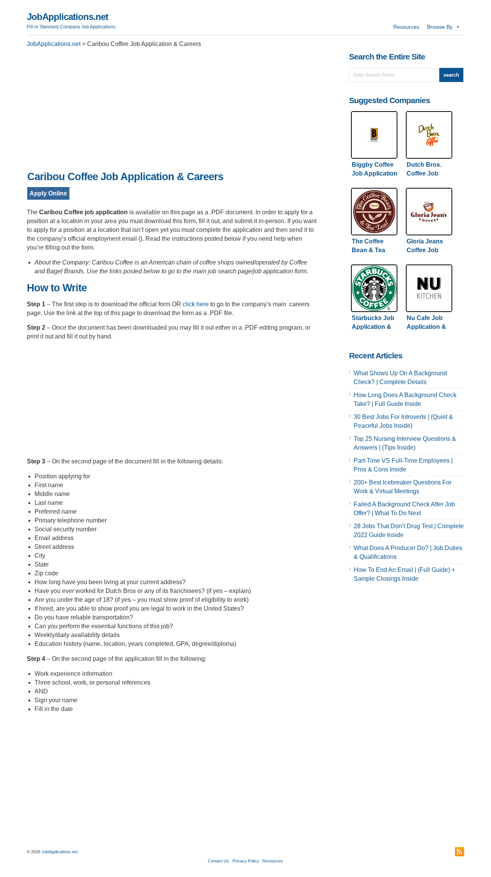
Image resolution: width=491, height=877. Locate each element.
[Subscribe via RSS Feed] (459, 851)
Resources (406, 27)
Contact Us (218, 861)
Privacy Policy (245, 861)
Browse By (440, 27)
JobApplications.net (67, 16)
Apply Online (48, 193)
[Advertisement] (172, 111)
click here (196, 304)
